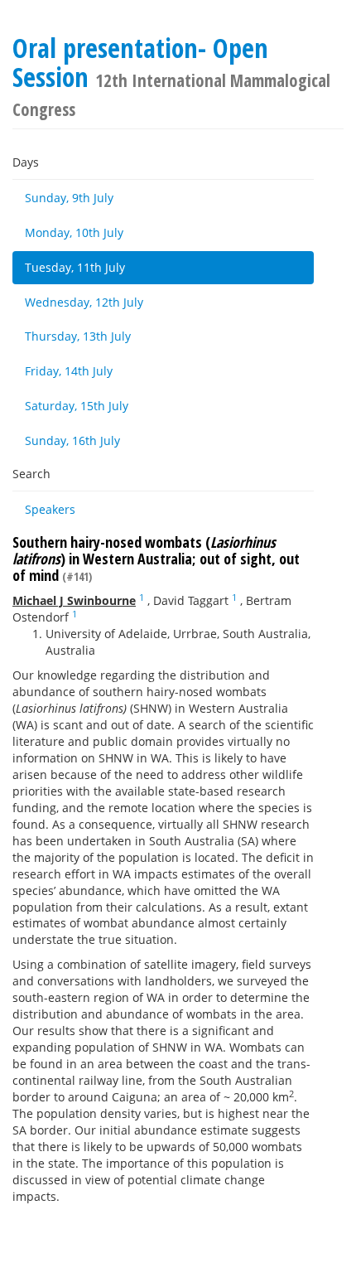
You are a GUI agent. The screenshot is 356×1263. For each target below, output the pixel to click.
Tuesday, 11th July (75, 267)
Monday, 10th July (74, 232)
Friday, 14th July (69, 371)
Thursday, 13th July (78, 336)
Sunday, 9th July (69, 198)
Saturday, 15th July (76, 406)
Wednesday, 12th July (84, 302)
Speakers (50, 509)
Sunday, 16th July (72, 440)
